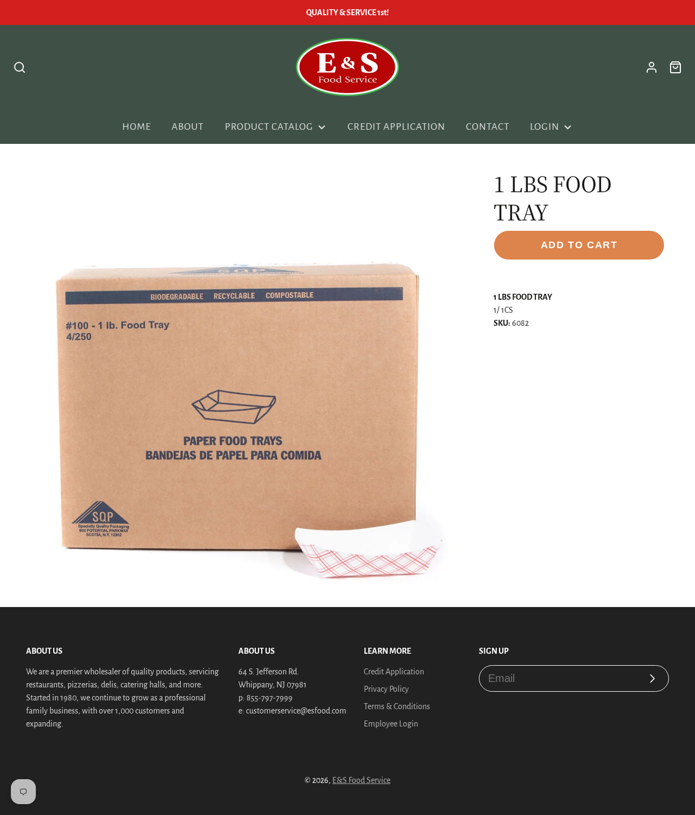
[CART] (675, 67)
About (188, 127)
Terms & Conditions (397, 706)
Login (544, 127)
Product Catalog (269, 127)
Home (136, 127)
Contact (487, 127)
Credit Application (396, 127)
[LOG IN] (651, 67)
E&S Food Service (361, 780)
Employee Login (391, 723)
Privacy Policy (386, 689)
